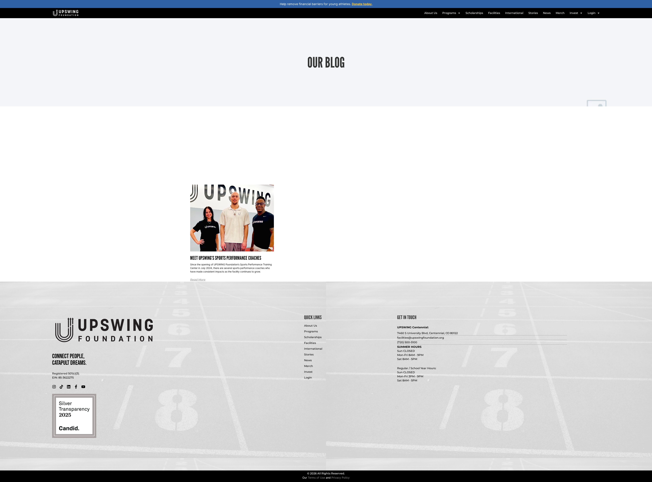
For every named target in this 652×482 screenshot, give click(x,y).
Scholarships (474, 13)
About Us (430, 13)
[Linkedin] (69, 387)
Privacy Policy (340, 477)
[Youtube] (83, 387)
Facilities (494, 13)
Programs (449, 13)
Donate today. (362, 4)
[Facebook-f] (76, 387)
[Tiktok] (61, 387)
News (547, 13)
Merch (560, 13)
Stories (533, 13)
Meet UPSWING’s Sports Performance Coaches (225, 258)
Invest (574, 13)
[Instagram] (54, 387)
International (514, 13)
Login (591, 13)
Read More (197, 279)
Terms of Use (316, 477)
